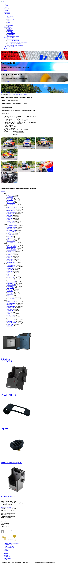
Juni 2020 (10, 310)
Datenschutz (7, 13)
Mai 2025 (10, 218)
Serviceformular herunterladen (15, 43)
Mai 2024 (10, 236)
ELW (8, 22)
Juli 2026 (9, 195)
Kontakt (6, 5)
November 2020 (11, 303)
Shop (5, 48)
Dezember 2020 (11, 301)
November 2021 (11, 283)
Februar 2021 (11, 297)
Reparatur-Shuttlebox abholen (15, 45)
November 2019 (11, 321)
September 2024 (11, 230)
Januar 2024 (10, 242)
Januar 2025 (10, 222)
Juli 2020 (9, 309)
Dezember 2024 (11, 225)
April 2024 (10, 238)
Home (5, 4)
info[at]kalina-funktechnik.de (8, 507)
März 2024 (10, 239)
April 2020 (10, 313)
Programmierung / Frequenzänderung (17, 42)
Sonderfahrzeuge (8, 16)
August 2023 (10, 251)
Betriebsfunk (10, 31)
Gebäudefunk (11, 33)
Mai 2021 (10, 292)
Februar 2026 (11, 203)
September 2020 (11, 306)
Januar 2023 (10, 262)
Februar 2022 (11, 277)
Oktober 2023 (11, 248)
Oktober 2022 (11, 265)
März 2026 (10, 201)
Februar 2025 (11, 221)
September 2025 (11, 212)
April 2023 (10, 257)
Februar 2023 (11, 260)
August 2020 (10, 307)
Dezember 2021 (11, 282)
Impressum (7, 12)
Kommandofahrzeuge (13, 24)
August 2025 (10, 213)
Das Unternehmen (9, 46)
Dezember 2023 (11, 245)
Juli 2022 (9, 269)
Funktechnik (7, 27)
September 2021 (11, 286)
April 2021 (10, 294)
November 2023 (11, 247)
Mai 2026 (10, 198)
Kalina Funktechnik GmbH (15, 94)
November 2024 (11, 227)
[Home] (3, 1)
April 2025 (10, 219)
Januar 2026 (10, 204)
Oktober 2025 (11, 210)
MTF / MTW (10, 19)
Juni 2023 (10, 254)
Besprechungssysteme (13, 36)
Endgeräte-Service (9, 37)
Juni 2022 (10, 271)
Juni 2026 (10, 197)
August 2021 (10, 288)
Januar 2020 (10, 316)
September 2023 (11, 250)
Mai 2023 (10, 256)
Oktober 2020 (11, 304)
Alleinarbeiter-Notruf (13, 34)
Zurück (3, 191)
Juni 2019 (10, 324)
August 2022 (10, 268)
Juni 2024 (10, 235)
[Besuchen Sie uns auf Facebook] (9, 531)
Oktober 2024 (11, 228)
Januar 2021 (10, 298)
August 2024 (10, 231)
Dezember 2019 (11, 319)
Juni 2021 (10, 291)
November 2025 (11, 209)
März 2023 (10, 259)
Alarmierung (10, 28)
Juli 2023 (9, 253)
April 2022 (10, 274)
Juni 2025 (10, 216)
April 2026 (10, 200)
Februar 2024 (11, 241)
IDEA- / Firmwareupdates (14, 40)
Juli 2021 (9, 289)
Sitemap (6, 10)
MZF (8, 20)
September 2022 (11, 266)
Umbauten (10, 25)
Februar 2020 (11, 315)
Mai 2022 (10, 272)
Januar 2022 (10, 279)
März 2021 (10, 295)
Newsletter (7, 9)
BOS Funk (10, 30)
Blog (5, 7)
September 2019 (11, 323)
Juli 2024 (9, 233)
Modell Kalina (11, 17)
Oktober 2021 (11, 285)
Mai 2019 (10, 326)
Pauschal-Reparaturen (13, 39)
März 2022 (10, 275)
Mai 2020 (10, 312)
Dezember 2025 (11, 207)
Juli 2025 (9, 215)
